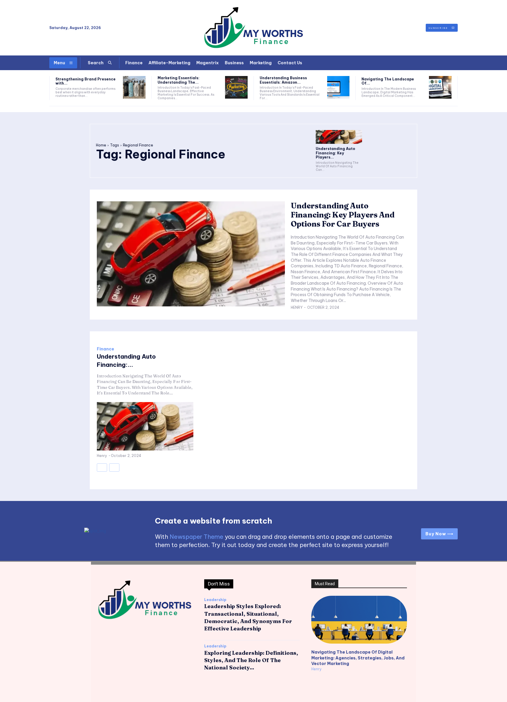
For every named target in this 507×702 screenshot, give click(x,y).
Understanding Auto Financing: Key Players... (335, 152)
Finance (105, 349)
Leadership (215, 600)
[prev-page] (102, 467)
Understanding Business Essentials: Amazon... (283, 80)
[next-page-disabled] (114, 467)
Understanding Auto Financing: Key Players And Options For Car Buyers (343, 215)
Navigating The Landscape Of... (387, 81)
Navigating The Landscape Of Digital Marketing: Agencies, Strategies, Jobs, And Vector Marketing (358, 657)
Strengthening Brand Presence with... (85, 81)
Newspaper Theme (196, 536)
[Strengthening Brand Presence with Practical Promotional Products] (134, 87)
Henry (296, 307)
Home (101, 145)
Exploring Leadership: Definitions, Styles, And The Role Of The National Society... (251, 660)
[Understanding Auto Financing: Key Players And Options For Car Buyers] (339, 137)
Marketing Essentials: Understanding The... (179, 80)
